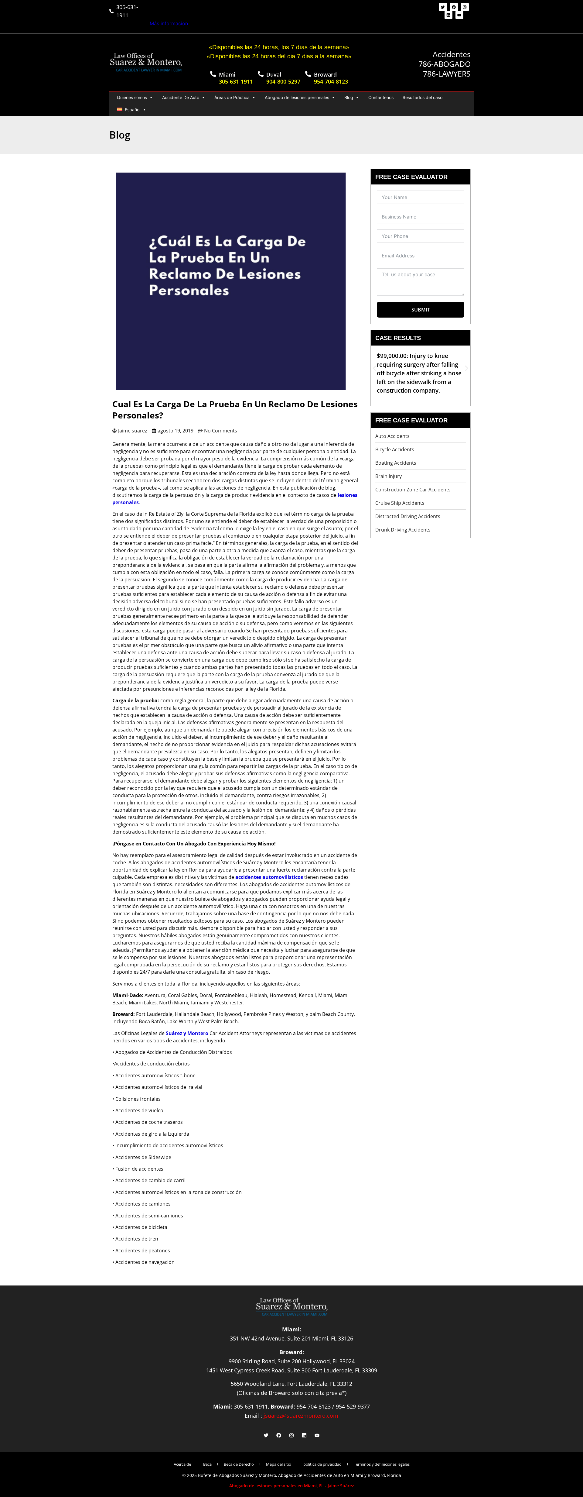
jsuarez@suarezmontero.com (301, 1415)
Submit (420, 309)
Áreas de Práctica (232, 97)
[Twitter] (443, 7)
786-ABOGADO (444, 64)
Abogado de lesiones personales (297, 97)
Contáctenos (381, 97)
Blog (348, 97)
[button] (374, 368)
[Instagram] (465, 7)
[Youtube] (459, 15)
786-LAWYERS (447, 73)
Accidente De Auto (180, 97)
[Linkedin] (448, 15)
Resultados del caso (422, 97)
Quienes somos (132, 97)
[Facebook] (454, 7)
